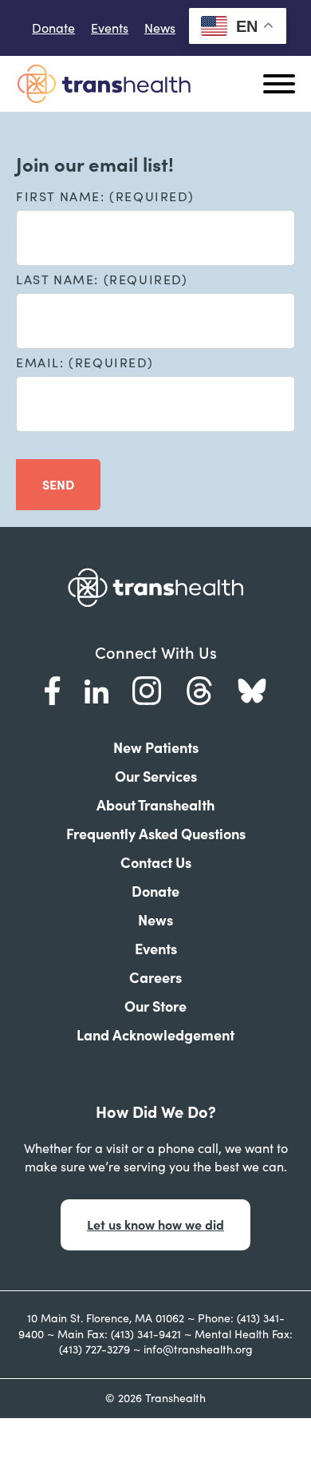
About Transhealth (155, 805)
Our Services (156, 776)
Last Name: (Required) (102, 279)
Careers (155, 978)
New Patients (156, 748)
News (159, 28)
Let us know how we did (155, 1225)
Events (109, 28)
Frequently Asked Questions (156, 834)
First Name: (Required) (105, 196)
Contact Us (155, 863)
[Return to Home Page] (103, 83)
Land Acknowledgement (155, 1035)
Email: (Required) (84, 362)
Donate (53, 28)
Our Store (155, 1006)
